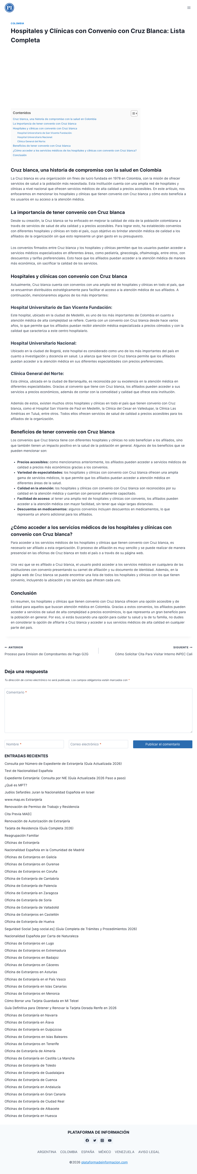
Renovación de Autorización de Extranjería (37, 821)
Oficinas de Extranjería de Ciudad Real (34, 1101)
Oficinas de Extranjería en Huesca (31, 1116)
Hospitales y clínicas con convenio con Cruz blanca (45, 128)
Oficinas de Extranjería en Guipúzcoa (33, 1029)
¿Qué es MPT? (16, 785)
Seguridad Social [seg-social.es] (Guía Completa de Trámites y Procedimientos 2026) (71, 929)
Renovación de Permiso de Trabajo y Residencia (42, 807)
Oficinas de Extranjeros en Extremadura (35, 950)
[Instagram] (102, 1140)
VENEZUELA (124, 1152)
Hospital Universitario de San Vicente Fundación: (44, 132)
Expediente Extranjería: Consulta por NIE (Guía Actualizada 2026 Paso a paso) (65, 778)
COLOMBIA (69, 1152)
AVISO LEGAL (149, 1152)
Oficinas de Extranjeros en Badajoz (32, 957)
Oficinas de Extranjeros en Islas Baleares (36, 1037)
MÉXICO (104, 1152)
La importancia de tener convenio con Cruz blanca (44, 123)
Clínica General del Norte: (31, 141)
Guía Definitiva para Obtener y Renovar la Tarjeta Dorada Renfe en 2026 (61, 1008)
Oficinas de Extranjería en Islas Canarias (36, 986)
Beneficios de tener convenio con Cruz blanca (42, 145)
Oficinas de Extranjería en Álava (29, 1022)
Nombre (14, 744)
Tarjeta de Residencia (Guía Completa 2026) (39, 828)
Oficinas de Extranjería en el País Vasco (35, 979)
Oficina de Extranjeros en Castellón (32, 914)
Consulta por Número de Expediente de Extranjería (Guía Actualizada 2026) (63, 764)
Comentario (16, 692)
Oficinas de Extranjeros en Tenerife (32, 1044)
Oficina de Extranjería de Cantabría (32, 878)
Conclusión (20, 155)
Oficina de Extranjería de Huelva (29, 922)
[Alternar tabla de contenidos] (132, 113)
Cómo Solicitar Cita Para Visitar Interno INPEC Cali (153, 651)
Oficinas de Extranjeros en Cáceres (32, 965)
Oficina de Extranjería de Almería (30, 1051)
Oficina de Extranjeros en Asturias (31, 972)
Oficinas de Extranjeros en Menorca (32, 993)
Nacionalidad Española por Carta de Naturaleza (41, 936)
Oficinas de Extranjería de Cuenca (31, 1080)
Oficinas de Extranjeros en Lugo (29, 943)
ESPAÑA (87, 1152)
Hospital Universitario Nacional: (35, 137)
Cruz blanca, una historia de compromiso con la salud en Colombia (54, 119)
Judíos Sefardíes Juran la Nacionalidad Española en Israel (49, 792)
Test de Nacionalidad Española (29, 771)
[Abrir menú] (188, 8)
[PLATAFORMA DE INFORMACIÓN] (9, 7)
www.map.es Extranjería (23, 800)
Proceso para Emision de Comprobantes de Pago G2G (46, 651)
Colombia (17, 23)
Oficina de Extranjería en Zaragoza (31, 893)
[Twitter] (94, 1140)
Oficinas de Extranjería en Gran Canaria (35, 1094)
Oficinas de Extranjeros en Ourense (32, 864)
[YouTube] (110, 1140)
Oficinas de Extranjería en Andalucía (33, 1087)
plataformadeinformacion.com (104, 1162)
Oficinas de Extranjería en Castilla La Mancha (40, 1058)
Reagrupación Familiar (22, 835)
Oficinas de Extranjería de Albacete (32, 1109)
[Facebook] (87, 1140)
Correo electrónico (85, 744)
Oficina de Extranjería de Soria (28, 900)
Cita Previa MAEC (18, 814)
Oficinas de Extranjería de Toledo (30, 1065)
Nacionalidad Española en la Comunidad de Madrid (44, 850)
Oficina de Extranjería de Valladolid (32, 907)
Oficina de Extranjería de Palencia (31, 886)
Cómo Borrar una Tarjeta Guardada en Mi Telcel (41, 1001)
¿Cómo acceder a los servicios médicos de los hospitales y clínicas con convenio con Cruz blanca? (75, 150)
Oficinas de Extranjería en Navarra (31, 1015)
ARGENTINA (46, 1152)
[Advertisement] (98, 75)
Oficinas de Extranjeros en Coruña (31, 871)
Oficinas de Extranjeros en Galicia (31, 857)
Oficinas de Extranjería (22, 843)
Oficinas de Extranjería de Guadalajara (34, 1073)
